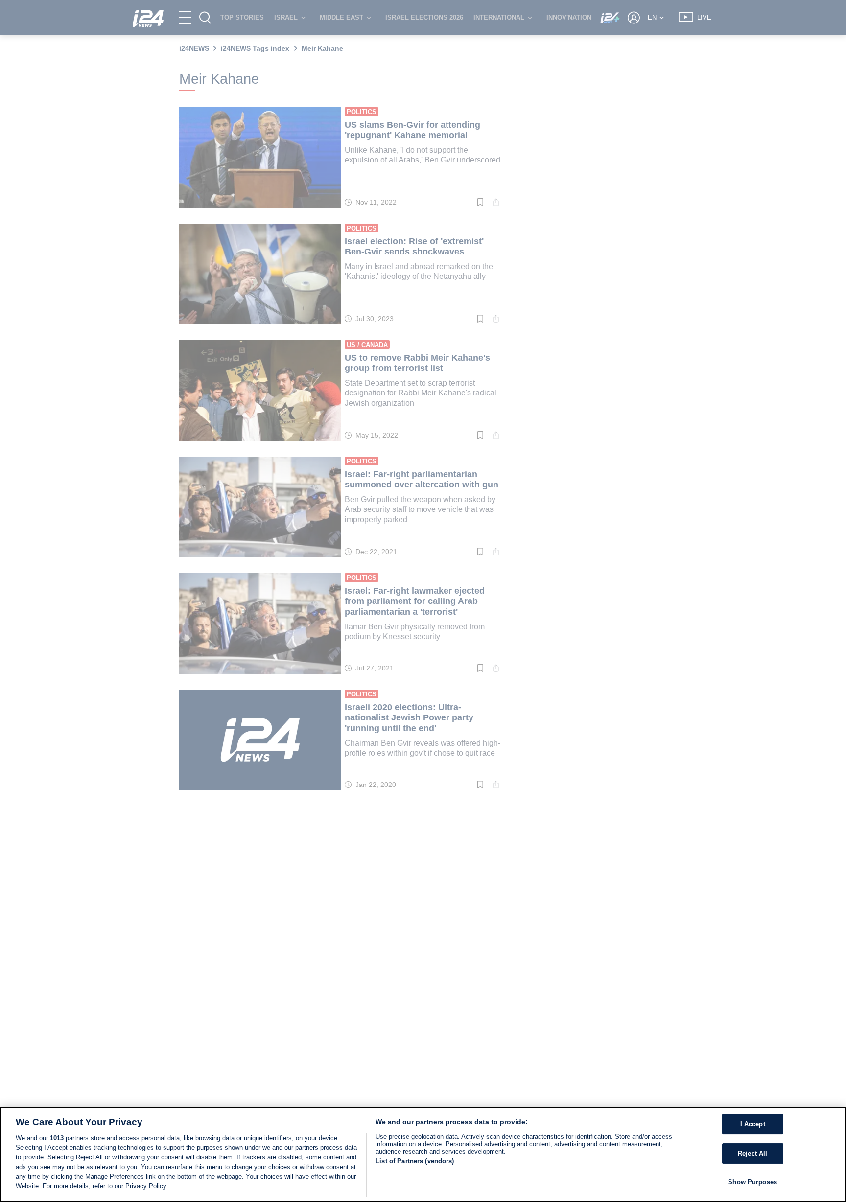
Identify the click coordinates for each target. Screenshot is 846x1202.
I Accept (752, 1124)
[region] (423, 1154)
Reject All (752, 1153)
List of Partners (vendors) (415, 1161)
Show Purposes (752, 1182)
